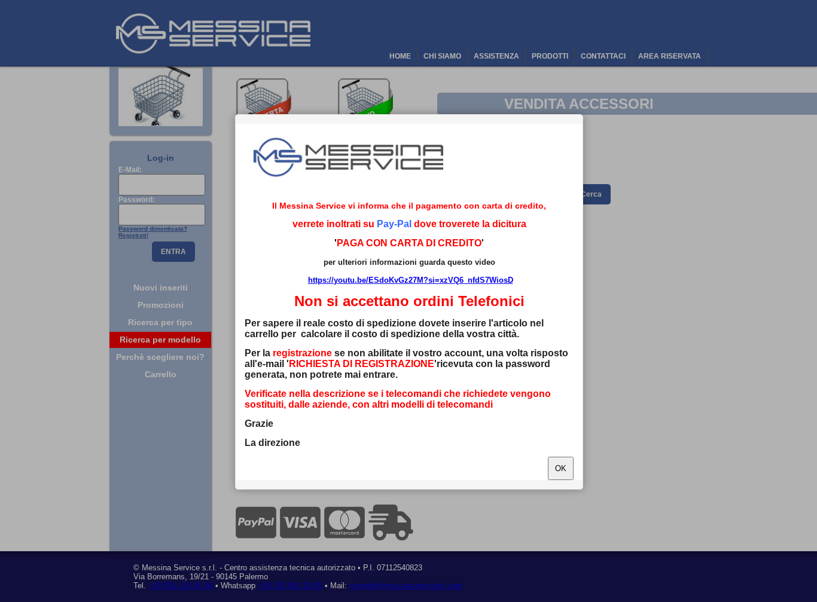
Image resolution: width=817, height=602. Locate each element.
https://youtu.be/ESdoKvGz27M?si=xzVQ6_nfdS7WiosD (410, 280)
